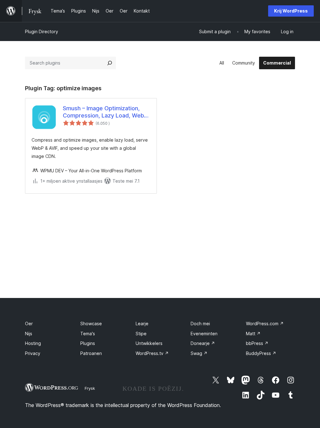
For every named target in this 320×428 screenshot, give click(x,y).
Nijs (28, 333)
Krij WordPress (291, 10)
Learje (142, 323)
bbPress (257, 343)
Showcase (91, 323)
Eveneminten (204, 333)
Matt (253, 333)
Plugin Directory (41, 31)
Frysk (90, 388)
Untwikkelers (149, 343)
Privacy (32, 353)
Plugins (87, 343)
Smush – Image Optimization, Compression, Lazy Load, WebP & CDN (105, 112)
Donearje (203, 343)
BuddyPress (261, 353)
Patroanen (91, 353)
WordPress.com (265, 323)
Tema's (87, 333)
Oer (29, 323)
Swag (199, 353)
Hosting (33, 343)
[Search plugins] (109, 63)
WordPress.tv (152, 353)
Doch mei (200, 323)
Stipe (141, 333)
